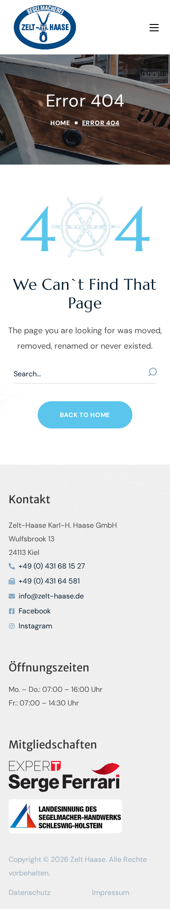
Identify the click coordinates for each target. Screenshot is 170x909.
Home (60, 123)
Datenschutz (29, 892)
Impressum (110, 892)
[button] (85, 414)
